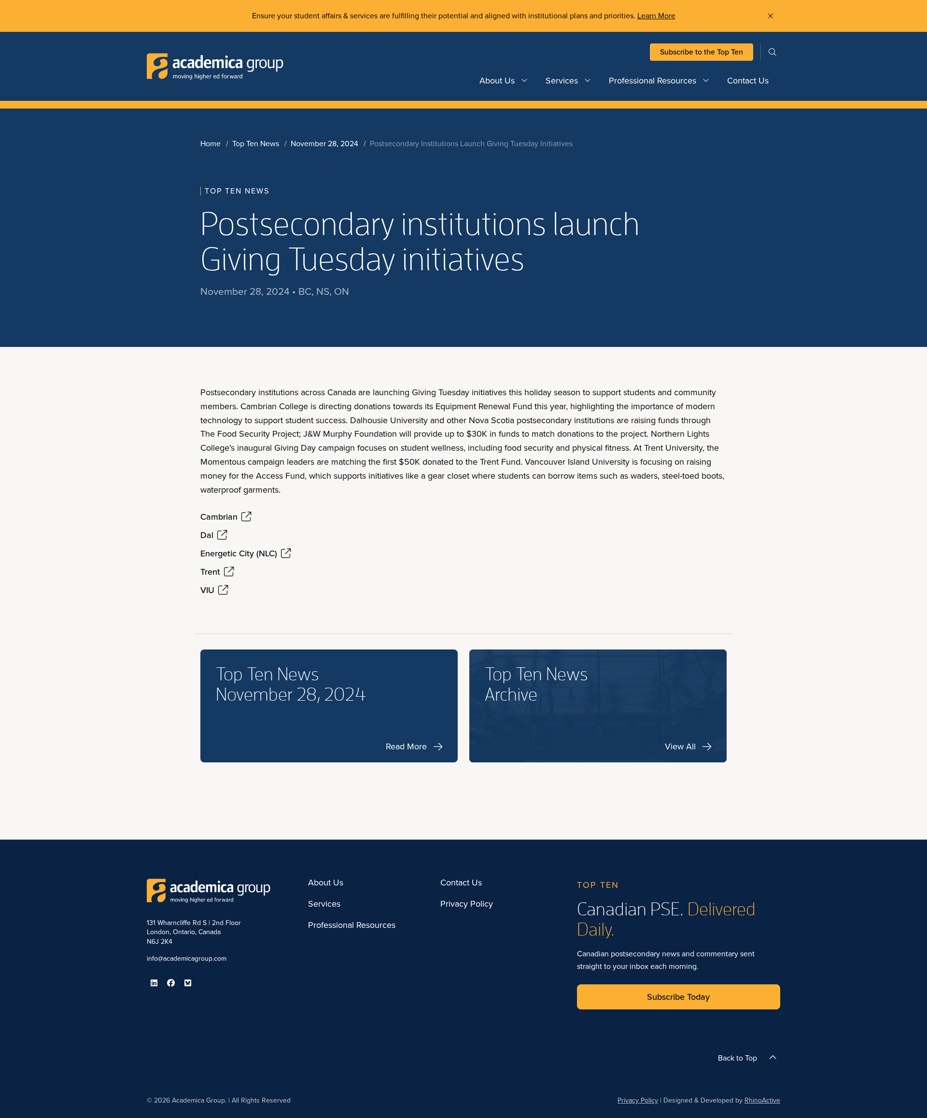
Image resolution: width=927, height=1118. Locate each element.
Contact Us (748, 80)
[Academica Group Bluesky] (188, 983)
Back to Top (737, 1057)
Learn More (656, 15)
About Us (497, 80)
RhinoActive (762, 1100)
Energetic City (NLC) (238, 553)
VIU (207, 590)
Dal (206, 535)
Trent (210, 572)
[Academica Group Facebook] (171, 983)
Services (562, 80)
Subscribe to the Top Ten (701, 51)
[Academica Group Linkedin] (154, 983)
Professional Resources (652, 80)
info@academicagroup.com (186, 958)
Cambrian (219, 517)
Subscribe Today (678, 997)
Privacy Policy (466, 904)
